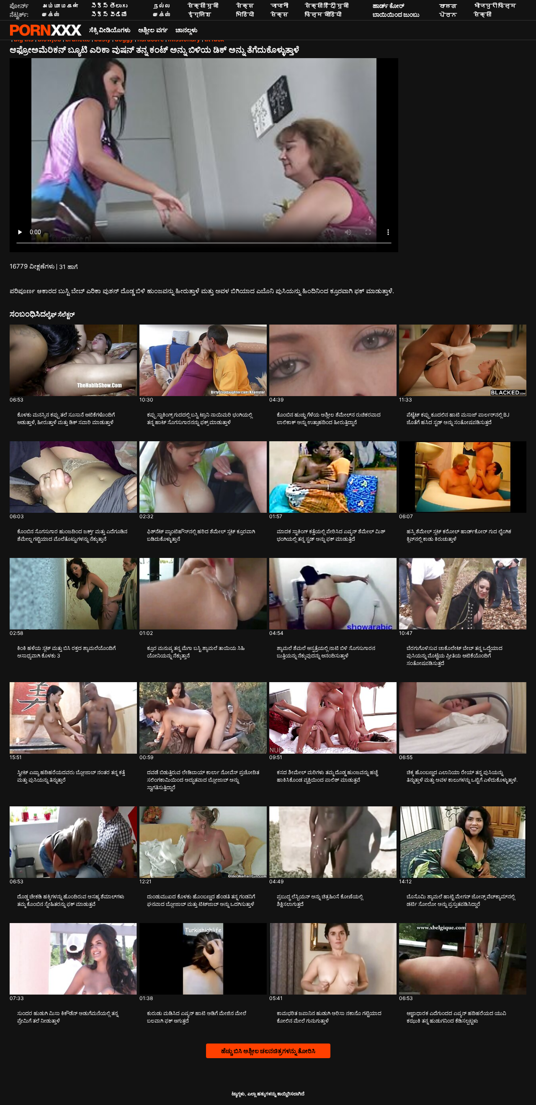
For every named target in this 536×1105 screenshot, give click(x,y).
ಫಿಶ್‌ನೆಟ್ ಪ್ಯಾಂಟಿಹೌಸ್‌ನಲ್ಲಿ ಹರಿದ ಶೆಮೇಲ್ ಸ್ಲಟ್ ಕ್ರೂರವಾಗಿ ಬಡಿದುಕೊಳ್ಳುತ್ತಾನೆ (201, 535)
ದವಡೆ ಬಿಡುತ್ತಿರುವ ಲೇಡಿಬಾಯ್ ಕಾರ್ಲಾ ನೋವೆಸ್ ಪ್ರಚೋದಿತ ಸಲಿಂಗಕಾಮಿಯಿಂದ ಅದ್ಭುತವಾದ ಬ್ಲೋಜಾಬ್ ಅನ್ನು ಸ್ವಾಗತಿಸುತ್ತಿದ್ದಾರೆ (203, 779)
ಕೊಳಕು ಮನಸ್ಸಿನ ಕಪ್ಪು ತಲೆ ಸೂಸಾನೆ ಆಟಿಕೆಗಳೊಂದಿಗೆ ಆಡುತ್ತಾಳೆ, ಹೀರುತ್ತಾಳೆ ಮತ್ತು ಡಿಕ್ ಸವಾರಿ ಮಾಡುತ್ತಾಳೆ (66, 418)
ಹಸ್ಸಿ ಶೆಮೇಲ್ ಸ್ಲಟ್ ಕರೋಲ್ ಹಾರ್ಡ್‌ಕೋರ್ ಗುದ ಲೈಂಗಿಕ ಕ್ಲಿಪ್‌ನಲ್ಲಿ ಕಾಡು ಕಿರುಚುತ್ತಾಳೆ (459, 535)
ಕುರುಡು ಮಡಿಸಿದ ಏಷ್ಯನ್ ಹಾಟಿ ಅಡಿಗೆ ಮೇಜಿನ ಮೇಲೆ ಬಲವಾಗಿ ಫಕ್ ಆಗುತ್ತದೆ (196, 1017)
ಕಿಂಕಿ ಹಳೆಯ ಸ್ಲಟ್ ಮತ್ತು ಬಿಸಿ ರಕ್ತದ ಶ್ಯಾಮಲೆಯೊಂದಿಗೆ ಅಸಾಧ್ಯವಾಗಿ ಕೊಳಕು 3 (66, 652)
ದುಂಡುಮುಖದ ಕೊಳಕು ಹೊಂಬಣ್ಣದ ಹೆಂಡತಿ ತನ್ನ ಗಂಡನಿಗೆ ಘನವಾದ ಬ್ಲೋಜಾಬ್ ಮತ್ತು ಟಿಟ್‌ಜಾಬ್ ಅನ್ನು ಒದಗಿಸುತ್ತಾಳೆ (201, 900)
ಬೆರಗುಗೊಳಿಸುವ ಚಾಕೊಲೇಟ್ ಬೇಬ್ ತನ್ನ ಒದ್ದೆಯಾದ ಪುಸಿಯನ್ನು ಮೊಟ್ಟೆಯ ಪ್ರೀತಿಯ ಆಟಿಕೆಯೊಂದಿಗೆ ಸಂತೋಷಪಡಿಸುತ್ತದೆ (454, 655)
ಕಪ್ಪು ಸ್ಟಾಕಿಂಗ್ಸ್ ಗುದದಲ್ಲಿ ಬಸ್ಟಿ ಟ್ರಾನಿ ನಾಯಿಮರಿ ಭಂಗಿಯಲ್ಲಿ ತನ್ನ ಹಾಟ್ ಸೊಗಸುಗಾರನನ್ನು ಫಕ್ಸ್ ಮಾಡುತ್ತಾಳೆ (199, 418)
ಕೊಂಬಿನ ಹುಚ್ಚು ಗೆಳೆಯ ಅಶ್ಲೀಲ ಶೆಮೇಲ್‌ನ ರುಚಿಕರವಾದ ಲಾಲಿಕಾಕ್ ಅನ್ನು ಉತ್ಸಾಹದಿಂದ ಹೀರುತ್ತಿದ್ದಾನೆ (329, 418)
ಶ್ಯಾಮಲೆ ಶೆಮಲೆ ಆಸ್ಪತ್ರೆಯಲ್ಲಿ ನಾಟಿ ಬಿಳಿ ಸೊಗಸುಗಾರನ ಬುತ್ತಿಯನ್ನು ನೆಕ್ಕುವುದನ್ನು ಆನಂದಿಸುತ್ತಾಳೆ (326, 652)
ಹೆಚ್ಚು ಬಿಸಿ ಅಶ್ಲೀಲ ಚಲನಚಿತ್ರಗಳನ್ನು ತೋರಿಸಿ (268, 1050)
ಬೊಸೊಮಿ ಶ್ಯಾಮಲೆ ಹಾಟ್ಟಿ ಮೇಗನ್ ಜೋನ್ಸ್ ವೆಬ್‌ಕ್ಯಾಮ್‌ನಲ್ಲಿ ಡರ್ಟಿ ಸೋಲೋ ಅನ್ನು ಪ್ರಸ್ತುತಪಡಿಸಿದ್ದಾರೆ (461, 900)
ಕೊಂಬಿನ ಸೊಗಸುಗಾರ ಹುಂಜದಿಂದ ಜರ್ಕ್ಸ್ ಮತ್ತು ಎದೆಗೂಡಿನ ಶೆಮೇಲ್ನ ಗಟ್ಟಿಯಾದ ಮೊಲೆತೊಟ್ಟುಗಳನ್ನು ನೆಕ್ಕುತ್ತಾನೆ (72, 535)
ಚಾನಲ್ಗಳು (186, 30)
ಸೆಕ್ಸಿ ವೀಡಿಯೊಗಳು (110, 30)
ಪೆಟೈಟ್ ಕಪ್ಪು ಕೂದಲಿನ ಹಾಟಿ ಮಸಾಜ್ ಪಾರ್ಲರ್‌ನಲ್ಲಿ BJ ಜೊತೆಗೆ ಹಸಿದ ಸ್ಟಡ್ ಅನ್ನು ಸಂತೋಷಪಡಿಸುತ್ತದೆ (458, 418)
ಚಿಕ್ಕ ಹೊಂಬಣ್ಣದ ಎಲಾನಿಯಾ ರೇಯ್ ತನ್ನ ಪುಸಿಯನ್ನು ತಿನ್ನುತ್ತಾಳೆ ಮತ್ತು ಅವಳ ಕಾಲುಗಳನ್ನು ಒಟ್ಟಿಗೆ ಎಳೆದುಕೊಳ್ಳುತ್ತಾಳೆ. (462, 776)
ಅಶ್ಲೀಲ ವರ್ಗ (153, 30)
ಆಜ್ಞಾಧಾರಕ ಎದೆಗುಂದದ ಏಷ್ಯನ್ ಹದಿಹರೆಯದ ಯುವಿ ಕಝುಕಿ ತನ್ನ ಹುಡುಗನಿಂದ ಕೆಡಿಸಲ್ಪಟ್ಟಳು (456, 1017)
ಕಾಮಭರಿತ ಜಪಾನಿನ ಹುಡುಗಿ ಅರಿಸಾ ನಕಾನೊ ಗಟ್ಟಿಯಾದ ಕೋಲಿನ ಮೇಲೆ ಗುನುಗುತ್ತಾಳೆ (329, 1017)
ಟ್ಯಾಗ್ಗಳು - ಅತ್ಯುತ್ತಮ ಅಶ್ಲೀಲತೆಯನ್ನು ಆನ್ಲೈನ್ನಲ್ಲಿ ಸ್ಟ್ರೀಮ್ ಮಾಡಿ (46, 30)
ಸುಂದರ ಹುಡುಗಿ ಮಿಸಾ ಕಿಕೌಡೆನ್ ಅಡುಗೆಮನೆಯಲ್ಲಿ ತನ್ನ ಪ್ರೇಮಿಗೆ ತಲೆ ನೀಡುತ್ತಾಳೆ (67, 1017)
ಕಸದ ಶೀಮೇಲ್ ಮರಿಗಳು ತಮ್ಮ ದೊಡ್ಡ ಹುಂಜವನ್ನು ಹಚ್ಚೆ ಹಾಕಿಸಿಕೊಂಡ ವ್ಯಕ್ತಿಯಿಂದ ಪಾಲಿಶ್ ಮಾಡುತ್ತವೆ (327, 776)
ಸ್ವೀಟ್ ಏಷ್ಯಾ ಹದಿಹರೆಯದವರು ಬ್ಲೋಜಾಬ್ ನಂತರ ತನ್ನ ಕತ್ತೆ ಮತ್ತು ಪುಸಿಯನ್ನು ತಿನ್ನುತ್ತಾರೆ (71, 776)
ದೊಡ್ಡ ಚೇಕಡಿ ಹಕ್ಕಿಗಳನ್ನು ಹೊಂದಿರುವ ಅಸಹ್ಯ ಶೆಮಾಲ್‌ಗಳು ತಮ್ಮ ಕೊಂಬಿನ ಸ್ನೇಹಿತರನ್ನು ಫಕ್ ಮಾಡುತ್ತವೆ (70, 900)
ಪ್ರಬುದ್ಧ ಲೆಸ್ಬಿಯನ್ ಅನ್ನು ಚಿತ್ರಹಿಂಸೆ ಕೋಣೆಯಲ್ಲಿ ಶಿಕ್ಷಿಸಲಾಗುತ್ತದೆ (320, 900)
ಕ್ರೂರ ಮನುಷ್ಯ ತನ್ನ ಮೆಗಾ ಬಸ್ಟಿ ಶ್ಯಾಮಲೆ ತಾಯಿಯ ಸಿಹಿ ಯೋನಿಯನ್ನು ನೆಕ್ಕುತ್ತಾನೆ (196, 652)
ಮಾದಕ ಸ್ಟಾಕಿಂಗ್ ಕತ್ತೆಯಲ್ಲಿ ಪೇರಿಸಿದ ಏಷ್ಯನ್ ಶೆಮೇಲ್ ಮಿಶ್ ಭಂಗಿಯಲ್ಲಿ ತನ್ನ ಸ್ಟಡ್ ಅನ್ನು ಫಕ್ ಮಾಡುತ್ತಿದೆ (331, 535)
